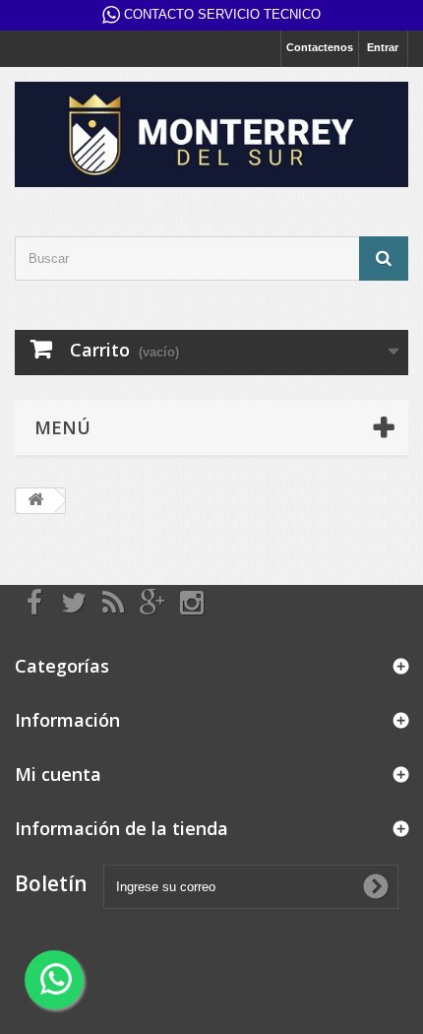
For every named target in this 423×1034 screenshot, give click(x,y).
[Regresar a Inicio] (35, 500)
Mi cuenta (58, 774)
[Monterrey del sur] (211, 134)
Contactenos (319, 47)
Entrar (382, 47)
